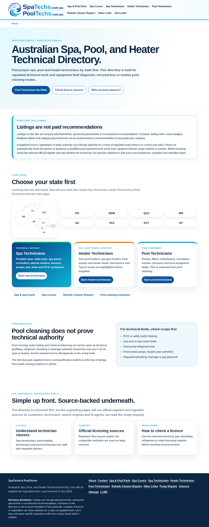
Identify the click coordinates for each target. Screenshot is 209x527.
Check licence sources (69, 90)
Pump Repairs (168, 486)
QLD (146, 213)
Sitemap (93, 492)
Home (15, 23)
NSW (112, 213)
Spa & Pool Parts (77, 6)
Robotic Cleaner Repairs (81, 13)
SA (77, 223)
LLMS (103, 492)
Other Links (105, 13)
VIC (77, 213)
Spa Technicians (115, 6)
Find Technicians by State (31, 90)
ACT (146, 223)
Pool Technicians (161, 6)
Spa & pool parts (24, 295)
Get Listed (120, 13)
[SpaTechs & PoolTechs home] (35, 9)
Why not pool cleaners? (106, 90)
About (92, 480)
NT (181, 223)
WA (181, 213)
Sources (184, 486)
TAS (111, 223)
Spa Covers (96, 6)
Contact (103, 480)
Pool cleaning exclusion (115, 295)
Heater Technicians (138, 6)
